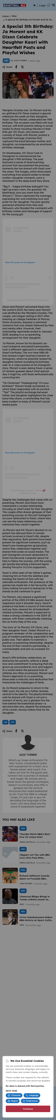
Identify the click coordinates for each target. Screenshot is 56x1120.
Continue (28, 1109)
